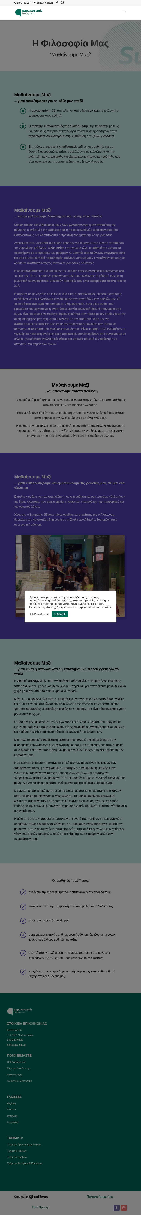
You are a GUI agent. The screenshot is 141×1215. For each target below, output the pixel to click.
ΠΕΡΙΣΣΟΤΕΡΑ (39, 614)
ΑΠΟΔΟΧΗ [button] (60, 614)
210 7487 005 (24, 3)
